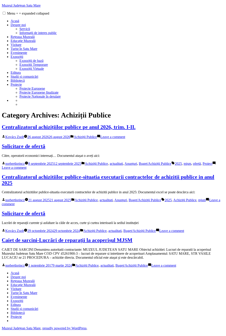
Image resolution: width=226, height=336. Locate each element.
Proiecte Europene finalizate (38, 92)
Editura (16, 72)
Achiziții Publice (85, 137)
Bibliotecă (18, 80)
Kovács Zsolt (14, 137)
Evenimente (19, 53)
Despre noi (18, 25)
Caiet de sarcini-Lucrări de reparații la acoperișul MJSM (67, 240)
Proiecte (16, 84)
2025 (178, 163)
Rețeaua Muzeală (23, 37)
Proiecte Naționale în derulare (40, 96)
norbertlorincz (15, 163)
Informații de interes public (38, 33)
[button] (4, 13)
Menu (28, 13)
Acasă (15, 21)
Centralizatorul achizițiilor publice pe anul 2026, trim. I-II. (69, 127)
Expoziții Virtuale (31, 68)
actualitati (116, 163)
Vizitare (16, 45)
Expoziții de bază (31, 61)
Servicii (24, 29)
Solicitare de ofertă (23, 146)
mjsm (187, 163)
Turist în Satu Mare (24, 49)
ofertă (197, 163)
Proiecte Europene (32, 88)
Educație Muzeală (23, 41)
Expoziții (17, 57)
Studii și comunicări (24, 76)
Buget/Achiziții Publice (155, 163)
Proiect (207, 163)
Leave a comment (112, 137)
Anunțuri (130, 163)
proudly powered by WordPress (64, 328)
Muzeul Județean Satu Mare (21, 5)
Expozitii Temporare (33, 64)
